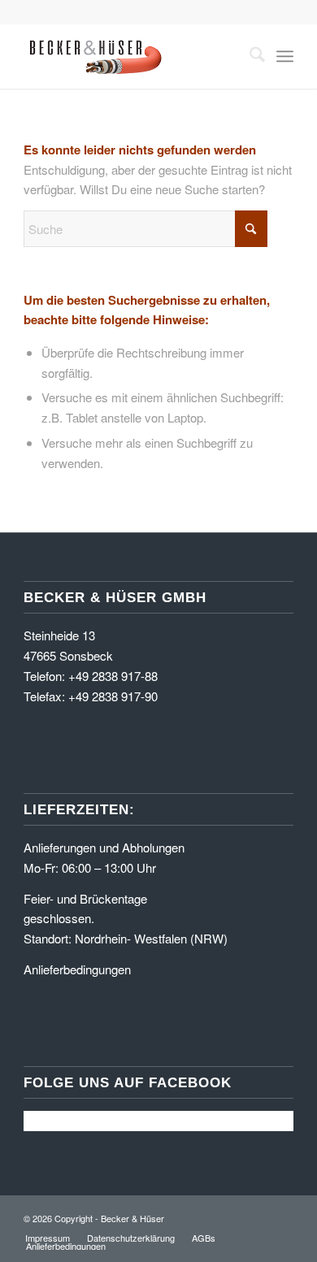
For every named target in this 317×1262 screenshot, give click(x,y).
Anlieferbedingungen (77, 969)
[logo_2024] (131, 56)
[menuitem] (249, 56)
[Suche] (249, 56)
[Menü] (284, 56)
